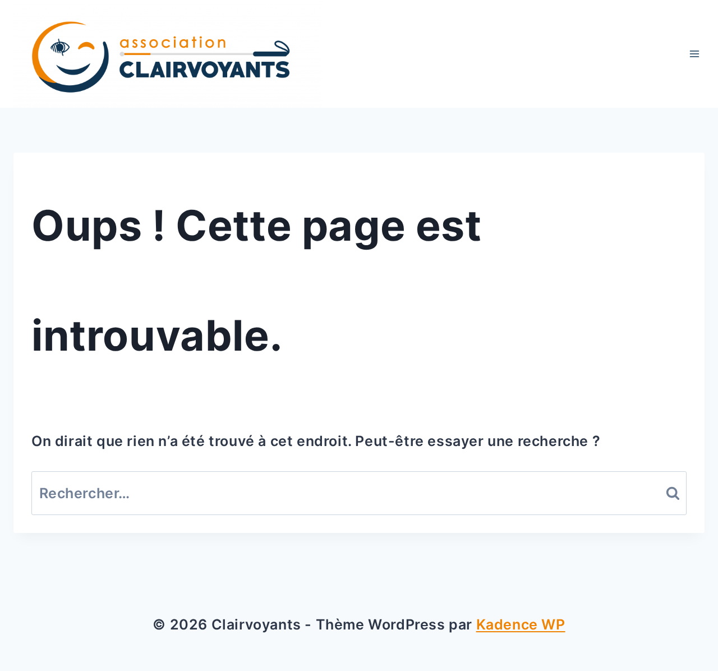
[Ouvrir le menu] (694, 54)
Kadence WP (520, 624)
